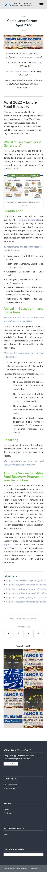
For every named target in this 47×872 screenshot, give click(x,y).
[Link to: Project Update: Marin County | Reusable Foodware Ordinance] (13, 678)
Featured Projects (10, 788)
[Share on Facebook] (9, 633)
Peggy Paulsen (31, 618)
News (23, 16)
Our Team (7, 813)
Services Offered (10, 785)
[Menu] (40, 4)
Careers (7, 809)
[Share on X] (19, 633)
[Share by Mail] (38, 633)
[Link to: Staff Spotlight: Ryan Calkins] (33, 698)
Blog (5, 834)
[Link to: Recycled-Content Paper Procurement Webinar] (13, 718)
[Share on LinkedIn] (28, 633)
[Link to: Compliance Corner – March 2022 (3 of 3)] (33, 678)
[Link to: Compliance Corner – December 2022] (13, 698)
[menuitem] (40, 4)
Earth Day (36, 62)
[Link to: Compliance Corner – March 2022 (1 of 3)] (33, 718)
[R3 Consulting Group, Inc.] (19, 4)
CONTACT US (11, 763)
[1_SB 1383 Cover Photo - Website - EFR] (23, 42)
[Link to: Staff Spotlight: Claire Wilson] (13, 659)
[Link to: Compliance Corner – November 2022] (33, 659)
